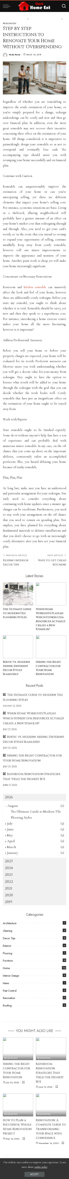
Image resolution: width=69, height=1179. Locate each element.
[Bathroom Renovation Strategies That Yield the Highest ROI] (51, 1048)
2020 (9, 895)
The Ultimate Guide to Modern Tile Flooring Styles (17, 613)
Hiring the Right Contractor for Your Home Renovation (48, 668)
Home (6, 968)
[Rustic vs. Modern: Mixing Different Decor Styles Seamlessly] (18, 646)
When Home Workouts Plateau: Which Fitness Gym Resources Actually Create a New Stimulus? (51, 619)
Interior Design (11, 976)
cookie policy (41, 1167)
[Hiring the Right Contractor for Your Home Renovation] (51, 646)
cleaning (7, 931)
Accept (34, 1174)
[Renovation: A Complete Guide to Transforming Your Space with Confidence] (51, 1104)
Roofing (7, 1005)
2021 (8, 888)
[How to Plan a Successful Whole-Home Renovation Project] (18, 1104)
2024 (9, 868)
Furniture (8, 961)
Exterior (7, 946)
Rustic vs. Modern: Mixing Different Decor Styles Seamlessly (16, 668)
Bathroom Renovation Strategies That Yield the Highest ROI (50, 1073)
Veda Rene (14, 54)
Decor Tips (9, 938)
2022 (9, 881)
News (6, 983)
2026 (9, 797)
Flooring (7, 953)
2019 (8, 902)
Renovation (9, 23)
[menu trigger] (7, 6)
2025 (9, 861)
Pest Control (9, 991)
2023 (8, 874)
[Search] (64, 6)
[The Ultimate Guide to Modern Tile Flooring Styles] (18, 593)
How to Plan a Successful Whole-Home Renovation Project (17, 1127)
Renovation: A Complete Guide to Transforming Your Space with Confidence (51, 1129)
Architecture (9, 923)
